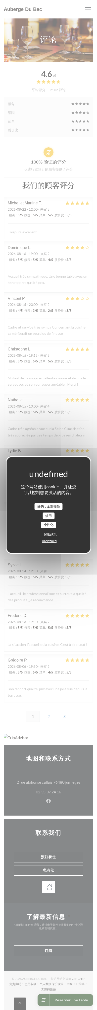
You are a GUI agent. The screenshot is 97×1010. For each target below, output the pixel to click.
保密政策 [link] (50, 534)
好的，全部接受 (48, 506)
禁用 (48, 516)
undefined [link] (49, 541)
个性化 (48, 525)
